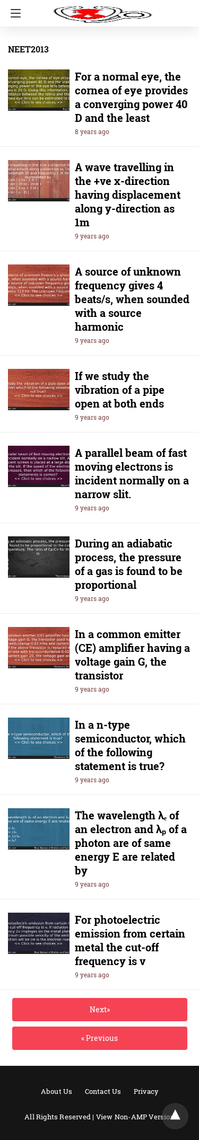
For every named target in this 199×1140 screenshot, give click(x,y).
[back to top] (175, 1116)
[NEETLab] (102, 9)
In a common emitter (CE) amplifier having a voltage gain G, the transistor (132, 654)
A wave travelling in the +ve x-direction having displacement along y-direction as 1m (127, 194)
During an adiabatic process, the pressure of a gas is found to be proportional (129, 563)
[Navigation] (13, 13)
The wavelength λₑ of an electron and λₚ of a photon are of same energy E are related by (131, 842)
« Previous (99, 1038)
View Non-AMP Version (135, 1116)
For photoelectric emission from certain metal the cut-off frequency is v (130, 940)
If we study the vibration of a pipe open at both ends (120, 389)
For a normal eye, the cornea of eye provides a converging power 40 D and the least (131, 97)
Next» (100, 1009)
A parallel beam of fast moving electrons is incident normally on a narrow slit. (132, 473)
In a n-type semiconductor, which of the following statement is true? (130, 745)
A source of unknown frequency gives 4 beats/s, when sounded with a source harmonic (132, 298)
